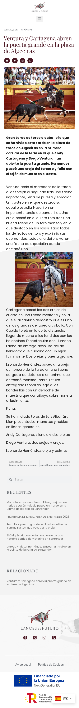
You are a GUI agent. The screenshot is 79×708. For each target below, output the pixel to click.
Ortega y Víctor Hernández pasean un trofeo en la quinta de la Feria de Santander (39, 548)
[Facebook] (25, 638)
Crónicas (26, 29)
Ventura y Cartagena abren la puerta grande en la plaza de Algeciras (39, 582)
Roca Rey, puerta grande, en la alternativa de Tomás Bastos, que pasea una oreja (37, 526)
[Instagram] (44, 638)
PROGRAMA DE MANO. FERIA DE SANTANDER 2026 (38, 517)
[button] (39, 19)
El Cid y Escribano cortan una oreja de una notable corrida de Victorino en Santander (35, 537)
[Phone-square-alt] (54, 638)
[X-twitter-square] (35, 638)
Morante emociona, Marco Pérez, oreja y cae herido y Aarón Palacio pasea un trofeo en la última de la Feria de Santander (37, 505)
